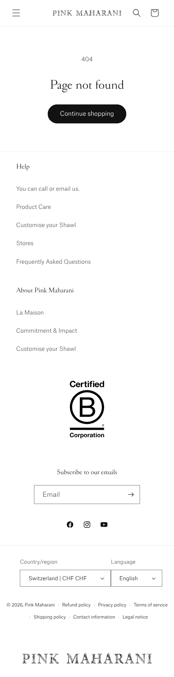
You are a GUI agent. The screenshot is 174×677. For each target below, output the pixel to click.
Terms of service (151, 605)
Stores (25, 242)
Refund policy (76, 605)
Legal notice (135, 617)
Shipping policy (50, 617)
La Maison (30, 312)
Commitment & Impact (46, 330)
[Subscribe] (131, 494)
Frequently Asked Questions (53, 261)
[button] (16, 13)
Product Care (33, 206)
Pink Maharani (40, 605)
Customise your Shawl (46, 224)
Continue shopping (87, 113)
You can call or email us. (48, 188)
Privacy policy (112, 605)
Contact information (94, 617)
